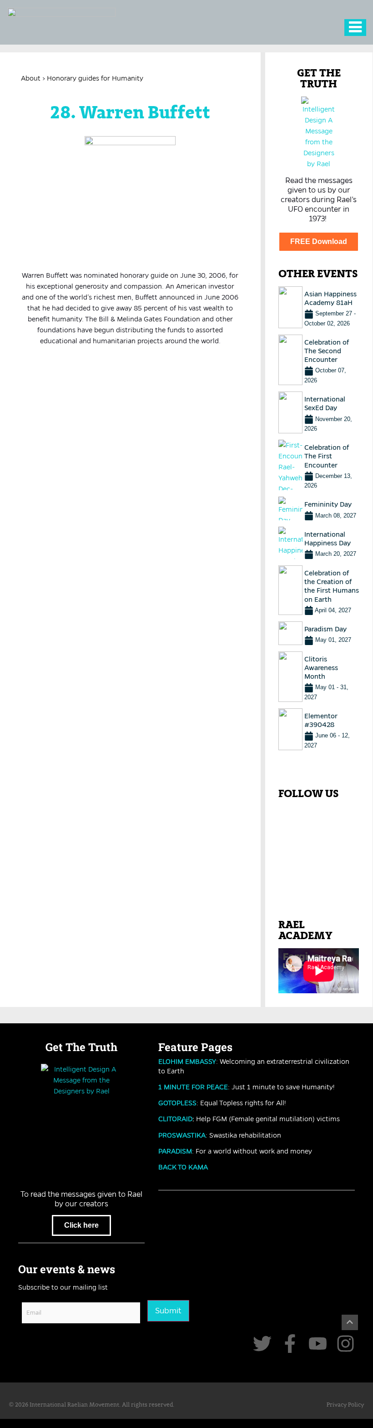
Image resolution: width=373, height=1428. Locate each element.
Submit (168, 1311)
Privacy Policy (345, 1405)
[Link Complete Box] (318, 307)
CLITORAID (175, 1119)
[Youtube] (317, 1343)
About (30, 78)
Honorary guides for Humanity (95, 78)
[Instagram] (345, 1343)
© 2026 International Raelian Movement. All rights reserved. (91, 1405)
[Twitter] (262, 1343)
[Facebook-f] (290, 1343)
